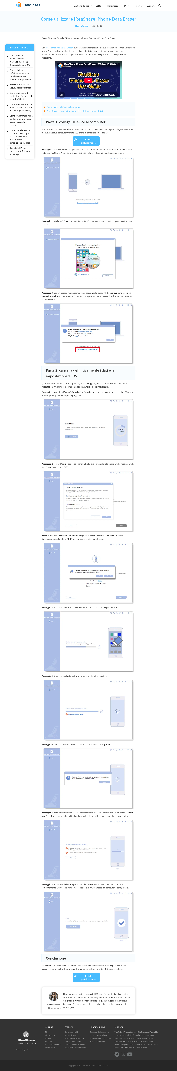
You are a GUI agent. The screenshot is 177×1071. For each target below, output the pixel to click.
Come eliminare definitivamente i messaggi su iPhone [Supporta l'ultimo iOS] (20, 60)
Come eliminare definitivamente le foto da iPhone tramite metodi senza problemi (20, 75)
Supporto (151, 6)
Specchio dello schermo (99, 1032)
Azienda (49, 1026)
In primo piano (97, 1026)
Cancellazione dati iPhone (75, 1044)
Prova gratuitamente (88, 141)
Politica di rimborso (53, 1044)
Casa (44, 38)
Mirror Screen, (129, 1038)
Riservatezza (50, 1035)
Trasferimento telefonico (74, 1038)
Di (46, 1032)
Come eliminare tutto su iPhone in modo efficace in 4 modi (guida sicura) (21, 107)
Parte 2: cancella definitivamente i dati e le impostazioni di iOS (75, 111)
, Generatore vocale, (143, 1044)
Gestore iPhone (71, 1035)
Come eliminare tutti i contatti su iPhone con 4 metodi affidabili (21, 96)
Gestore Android (71, 1032)
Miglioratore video (97, 1041)
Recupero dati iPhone (98, 1035)
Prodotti (69, 1026)
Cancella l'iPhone (64, 38)
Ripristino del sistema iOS (100, 1038)
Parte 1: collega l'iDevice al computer (63, 107)
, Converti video (141, 1047)
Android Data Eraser (73, 1041)
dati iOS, (144, 1035)
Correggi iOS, (135, 1032)
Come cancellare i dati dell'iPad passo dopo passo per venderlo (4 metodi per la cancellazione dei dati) (20, 136)
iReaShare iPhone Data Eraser (59, 47)
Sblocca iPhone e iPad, (144, 1038)
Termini (48, 1038)
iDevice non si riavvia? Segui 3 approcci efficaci (21, 86)
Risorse (138, 6)
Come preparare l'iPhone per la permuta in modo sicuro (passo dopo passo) (21, 120)
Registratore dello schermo (75, 1047)
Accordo (48, 1041)
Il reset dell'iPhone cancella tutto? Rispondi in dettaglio (20, 151)
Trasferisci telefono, (138, 1041)
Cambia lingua (21, 1050)
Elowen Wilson (81, 26)
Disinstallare (50, 1047)
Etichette (119, 1026)
